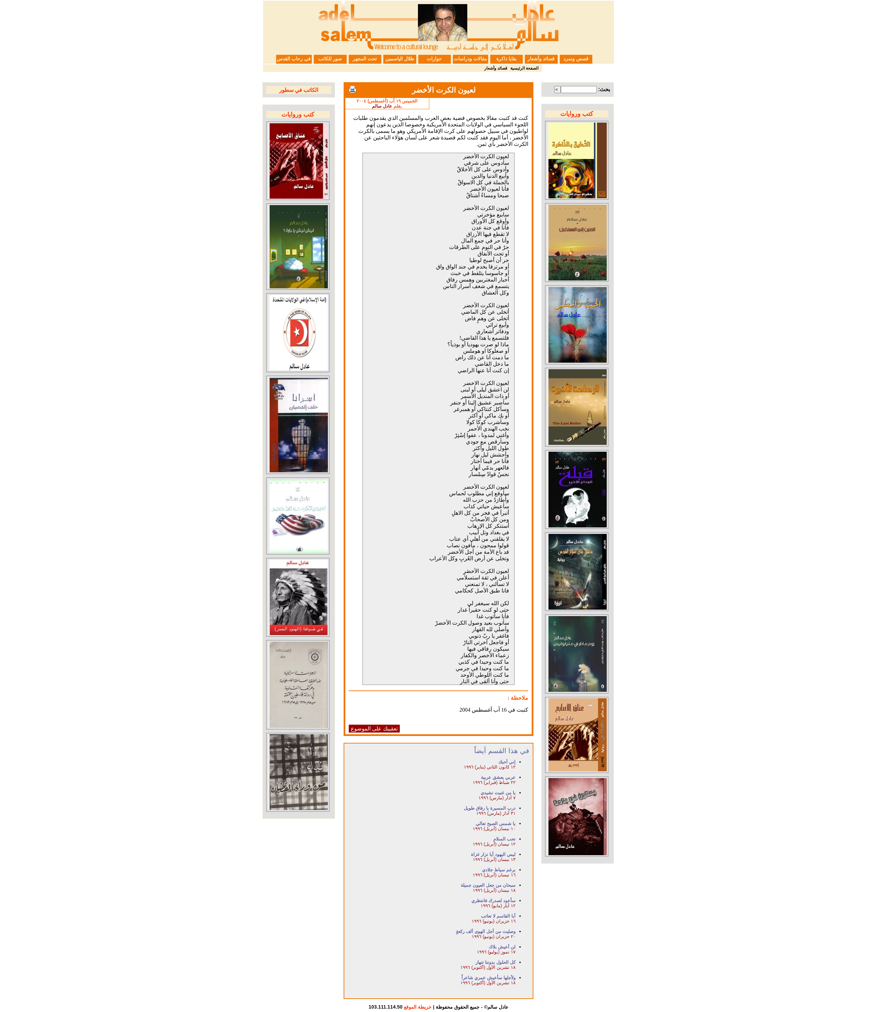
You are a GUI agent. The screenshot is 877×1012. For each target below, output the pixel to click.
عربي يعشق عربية (498, 777)
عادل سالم (382, 106)
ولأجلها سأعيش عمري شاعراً (488, 977)
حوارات (434, 58)
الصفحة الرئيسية (524, 68)
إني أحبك (507, 761)
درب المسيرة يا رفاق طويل (490, 808)
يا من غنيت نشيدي (498, 792)
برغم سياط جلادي (499, 869)
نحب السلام (504, 838)
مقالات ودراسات (470, 58)
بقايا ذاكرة (506, 58)
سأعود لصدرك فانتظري (493, 900)
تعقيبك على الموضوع (374, 729)
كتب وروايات (576, 113)
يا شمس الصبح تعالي (496, 823)
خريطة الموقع (418, 1007)
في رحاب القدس (294, 58)
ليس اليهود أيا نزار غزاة (493, 854)
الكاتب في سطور (298, 90)
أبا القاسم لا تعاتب (498, 916)
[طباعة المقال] (352, 89)
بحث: (604, 89)
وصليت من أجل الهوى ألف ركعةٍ (486, 931)
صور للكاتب (330, 58)
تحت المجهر (365, 58)
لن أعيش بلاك (502, 946)
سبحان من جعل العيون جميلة (488, 885)
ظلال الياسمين (399, 58)
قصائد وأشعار (541, 58)
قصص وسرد (576, 58)
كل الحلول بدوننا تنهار (495, 962)
